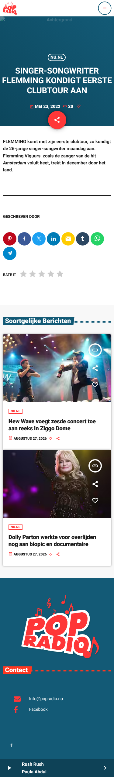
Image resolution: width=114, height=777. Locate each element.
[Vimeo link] (10, 8)
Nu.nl (56, 57)
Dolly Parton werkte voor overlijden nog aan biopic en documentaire (52, 541)
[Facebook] (11, 746)
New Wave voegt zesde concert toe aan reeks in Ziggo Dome (52, 425)
